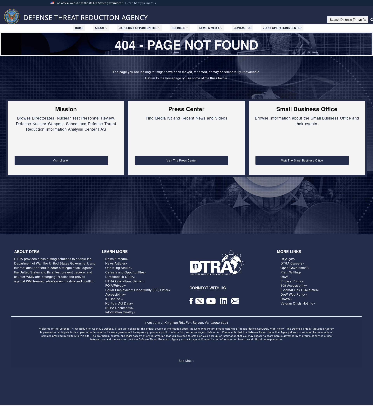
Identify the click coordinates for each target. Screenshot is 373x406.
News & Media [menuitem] (209, 28)
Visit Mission (61, 160)
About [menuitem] (100, 28)
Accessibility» (115, 294)
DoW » (286, 276)
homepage (173, 78)
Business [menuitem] (178, 28)
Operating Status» (118, 267)
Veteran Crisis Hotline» (298, 303)
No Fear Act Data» (119, 303)
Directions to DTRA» (120, 276)
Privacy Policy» (292, 281)
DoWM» (286, 299)
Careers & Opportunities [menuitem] (138, 28)
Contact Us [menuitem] (242, 28)
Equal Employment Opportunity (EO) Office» (138, 290)
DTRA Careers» (292, 263)
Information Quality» (120, 312)
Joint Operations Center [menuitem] (282, 28)
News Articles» (116, 263)
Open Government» (295, 267)
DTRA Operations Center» (124, 281)
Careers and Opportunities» (125, 272)
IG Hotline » (114, 299)
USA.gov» (288, 259)
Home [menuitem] (79, 28)
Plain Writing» (291, 272)
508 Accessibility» (294, 285)
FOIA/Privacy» (116, 285)
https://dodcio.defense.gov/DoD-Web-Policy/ (258, 328)
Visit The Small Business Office (302, 160)
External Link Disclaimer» (300, 290)
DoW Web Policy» (294, 294)
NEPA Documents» (119, 308)
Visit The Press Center (181, 160)
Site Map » (186, 360)
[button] (141, 3)
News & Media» (117, 259)
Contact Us (207, 339)
